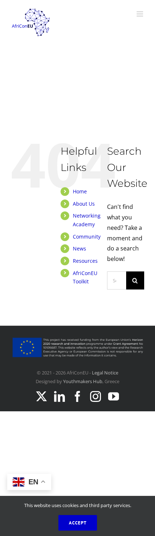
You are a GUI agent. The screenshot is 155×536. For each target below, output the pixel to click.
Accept (78, 523)
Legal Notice (105, 372)
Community (87, 236)
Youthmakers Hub (82, 381)
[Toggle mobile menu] (140, 14)
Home (80, 191)
